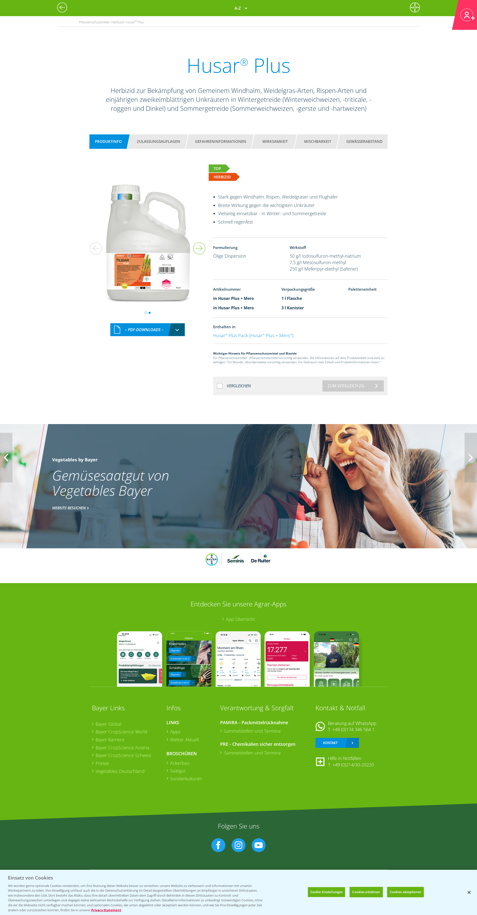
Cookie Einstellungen (326, 892)
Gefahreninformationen (220, 141)
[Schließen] (469, 892)
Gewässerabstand (364, 141)
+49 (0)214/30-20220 (353, 765)
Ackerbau (180, 763)
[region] (238, 892)
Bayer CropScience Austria (122, 748)
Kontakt (330, 742)
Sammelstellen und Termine (252, 731)
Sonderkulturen (186, 779)
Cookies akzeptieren (405, 892)
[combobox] (147, 329)
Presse (102, 763)
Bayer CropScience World (121, 732)
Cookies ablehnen (366, 892)
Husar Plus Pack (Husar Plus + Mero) (253, 335)
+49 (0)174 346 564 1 (353, 729)
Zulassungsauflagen (158, 141)
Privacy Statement (106, 910)
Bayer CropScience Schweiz (123, 755)
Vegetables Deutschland (120, 771)
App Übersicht (240, 619)
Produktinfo (108, 141)
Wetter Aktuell (184, 740)
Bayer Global (108, 724)
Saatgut (178, 771)
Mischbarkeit (317, 141)
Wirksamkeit (275, 141)
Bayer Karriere (110, 740)
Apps (175, 732)
